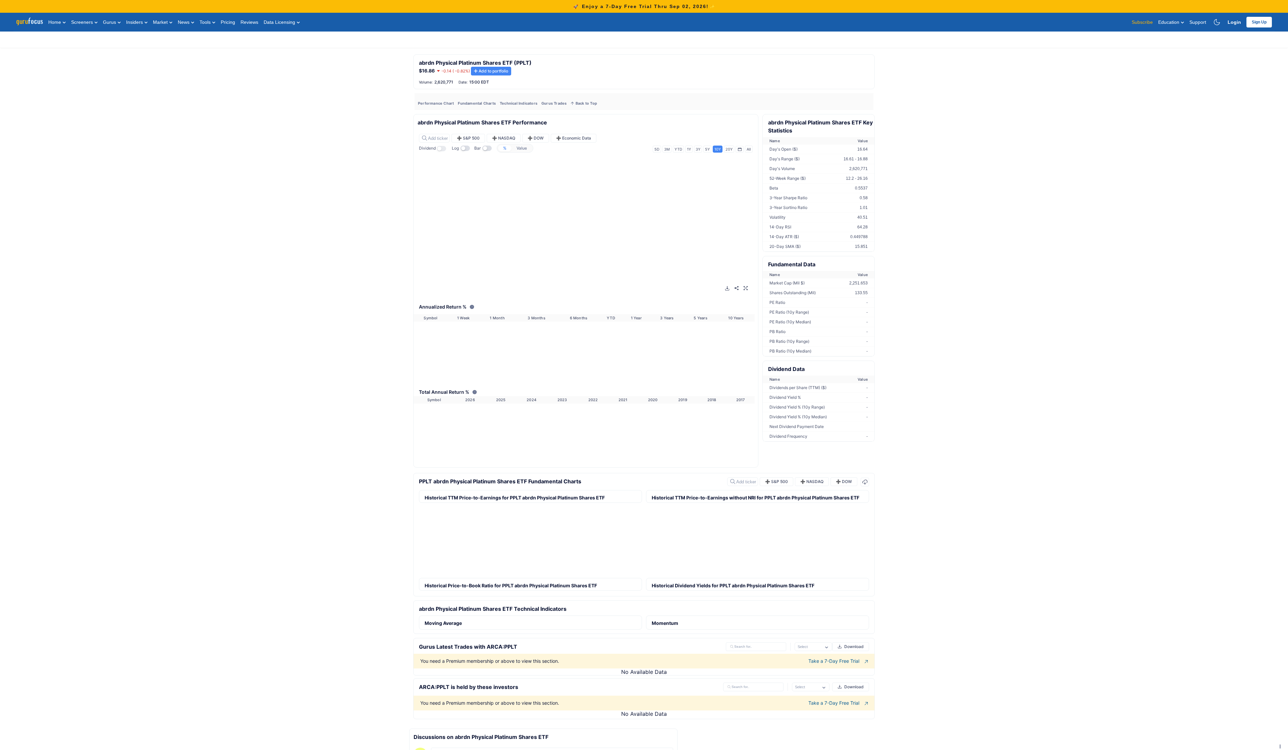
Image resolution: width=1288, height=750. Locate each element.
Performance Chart (436, 103)
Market (161, 22)
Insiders (135, 22)
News (184, 22)
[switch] (443, 148)
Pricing (228, 22)
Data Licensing (280, 22)
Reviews (249, 22)
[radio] (505, 148)
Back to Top (586, 103)
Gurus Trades (554, 103)
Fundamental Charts (477, 103)
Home (55, 22)
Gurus (110, 22)
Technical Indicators (518, 103)
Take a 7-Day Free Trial (834, 661)
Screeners (82, 22)
